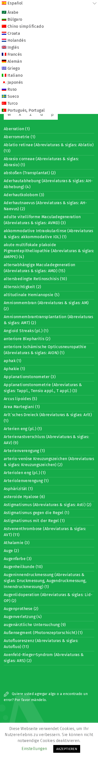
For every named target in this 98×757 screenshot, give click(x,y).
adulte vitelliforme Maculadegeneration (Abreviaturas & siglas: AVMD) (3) (42, 219)
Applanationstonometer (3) (30, 376)
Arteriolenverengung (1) (26, 480)
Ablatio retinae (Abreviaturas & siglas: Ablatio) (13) (48, 147)
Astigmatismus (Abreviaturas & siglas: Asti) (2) (47, 504)
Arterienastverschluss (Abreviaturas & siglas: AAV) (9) (46, 439)
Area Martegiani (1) (22, 406)
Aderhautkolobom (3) (24, 194)
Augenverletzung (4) (23, 616)
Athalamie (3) (16, 542)
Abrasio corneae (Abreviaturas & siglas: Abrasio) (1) (41, 161)
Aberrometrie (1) (19, 136)
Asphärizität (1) (18, 488)
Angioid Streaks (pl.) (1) (26, 330)
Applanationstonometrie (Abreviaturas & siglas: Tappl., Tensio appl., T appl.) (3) (43, 387)
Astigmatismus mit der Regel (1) (34, 520)
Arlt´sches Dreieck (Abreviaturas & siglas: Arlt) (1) (48, 417)
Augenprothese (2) (21, 608)
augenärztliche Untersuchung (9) (35, 624)
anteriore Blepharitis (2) (27, 338)
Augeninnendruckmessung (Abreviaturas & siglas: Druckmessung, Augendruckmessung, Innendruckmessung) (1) (45, 580)
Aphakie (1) (14, 368)
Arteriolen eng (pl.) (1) (25, 472)
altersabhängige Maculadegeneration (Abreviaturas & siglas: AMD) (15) (39, 267)
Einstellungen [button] (34, 748)
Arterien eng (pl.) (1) (23, 428)
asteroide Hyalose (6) (24, 496)
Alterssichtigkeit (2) (22, 286)
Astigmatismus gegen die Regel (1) (36, 512)
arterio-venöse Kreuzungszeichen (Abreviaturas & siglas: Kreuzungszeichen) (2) (49, 461)
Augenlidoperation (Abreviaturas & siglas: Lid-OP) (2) (48, 597)
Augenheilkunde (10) (23, 566)
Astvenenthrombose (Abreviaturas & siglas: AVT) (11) (45, 531)
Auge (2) (11, 550)
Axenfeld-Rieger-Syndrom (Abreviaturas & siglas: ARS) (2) (44, 657)
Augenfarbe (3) (18, 558)
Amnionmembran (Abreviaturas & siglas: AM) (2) (46, 305)
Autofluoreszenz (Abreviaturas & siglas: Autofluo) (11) (41, 643)
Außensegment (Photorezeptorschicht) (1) (43, 632)
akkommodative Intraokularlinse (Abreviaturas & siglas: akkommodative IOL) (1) (48, 233)
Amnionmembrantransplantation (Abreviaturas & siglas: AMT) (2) (48, 319)
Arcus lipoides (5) (20, 398)
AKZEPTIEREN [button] (66, 749)
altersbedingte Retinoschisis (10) (35, 278)
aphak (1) (12, 360)
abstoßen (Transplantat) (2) (30, 172)
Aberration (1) (17, 128)
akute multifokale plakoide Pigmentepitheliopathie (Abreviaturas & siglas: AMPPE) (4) (49, 250)
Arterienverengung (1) (24, 450)
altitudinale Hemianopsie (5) (31, 294)
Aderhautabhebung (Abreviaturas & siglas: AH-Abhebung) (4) (48, 183)
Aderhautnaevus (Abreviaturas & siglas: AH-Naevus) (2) (45, 205)
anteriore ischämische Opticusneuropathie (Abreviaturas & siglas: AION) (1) (45, 349)
